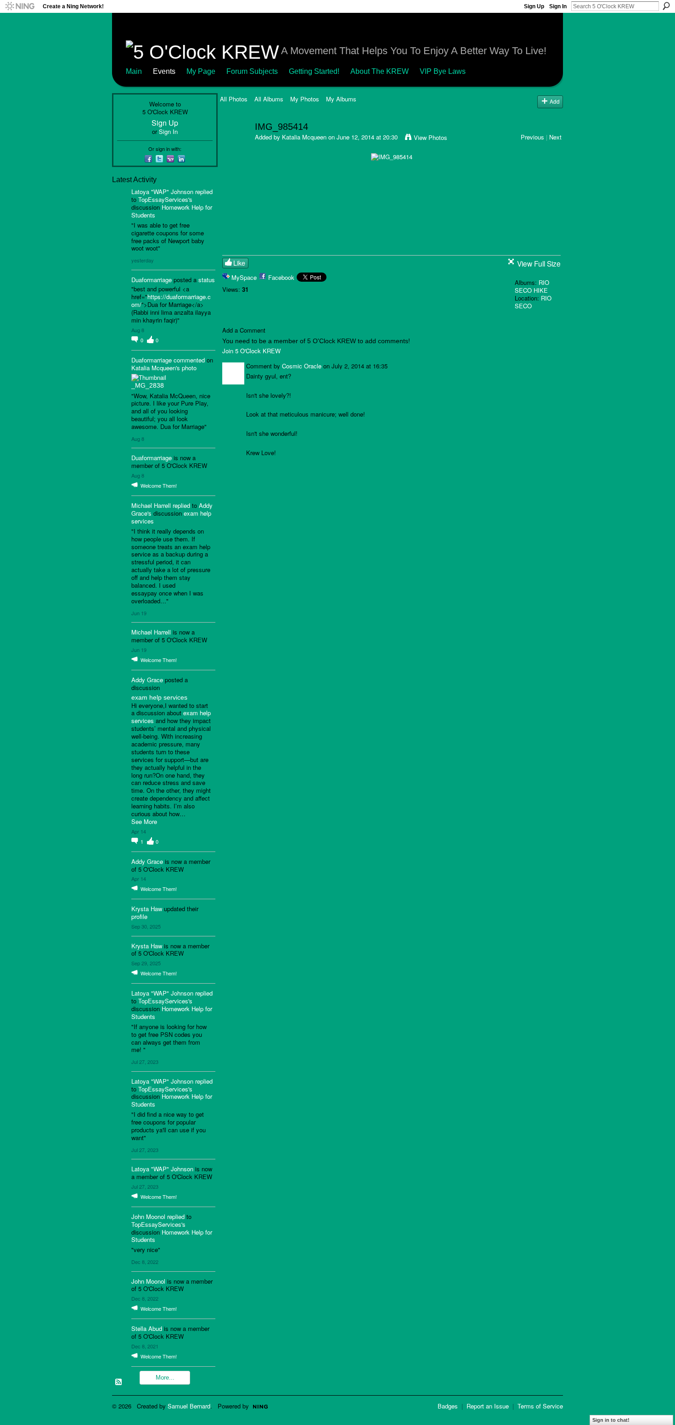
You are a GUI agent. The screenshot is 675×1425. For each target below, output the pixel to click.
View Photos (430, 137)
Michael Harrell (151, 505)
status (206, 279)
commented (189, 360)
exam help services (159, 697)
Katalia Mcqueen (304, 137)
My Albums (341, 99)
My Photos (304, 99)
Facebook (281, 277)
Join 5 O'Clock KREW (251, 350)
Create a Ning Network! (73, 6)
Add (555, 101)
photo (189, 367)
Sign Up (534, 6)
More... (165, 1377)
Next (555, 137)
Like (239, 262)
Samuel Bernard (189, 1406)
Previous (532, 137)
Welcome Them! (159, 485)
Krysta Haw (146, 908)
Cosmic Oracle (301, 366)
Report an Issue (488, 1406)
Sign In (558, 6)
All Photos (234, 99)
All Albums (268, 99)
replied (204, 191)
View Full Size (539, 263)
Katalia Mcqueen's (155, 367)
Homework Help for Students (171, 211)
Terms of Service (540, 1406)
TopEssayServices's (165, 199)
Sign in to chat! (611, 1420)
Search (666, 6)
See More (144, 822)
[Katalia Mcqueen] (234, 146)
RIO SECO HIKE (532, 286)
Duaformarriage (151, 279)
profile (139, 916)
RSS (119, 1382)
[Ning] (19, 6)
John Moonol (148, 1216)
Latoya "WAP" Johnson (162, 191)
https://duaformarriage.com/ (171, 300)
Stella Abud (146, 1328)
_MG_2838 (147, 385)
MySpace (244, 277)
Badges (448, 1406)
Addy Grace (147, 679)
